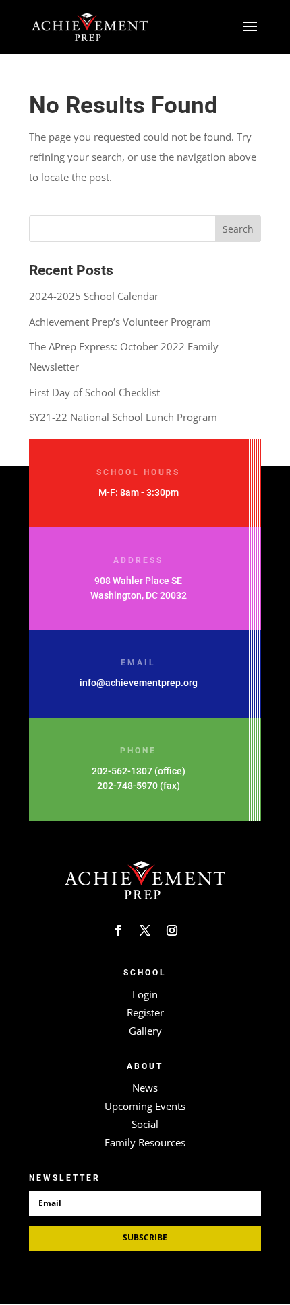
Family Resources (145, 1142)
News (145, 1087)
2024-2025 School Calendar (93, 296)
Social (145, 1124)
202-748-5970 (127, 785)
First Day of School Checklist (94, 392)
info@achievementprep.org (139, 682)
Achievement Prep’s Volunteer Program (120, 321)
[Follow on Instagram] (172, 930)
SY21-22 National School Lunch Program (123, 417)
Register (145, 1012)
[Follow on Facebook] (118, 930)
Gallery (145, 1030)
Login (145, 994)
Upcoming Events (145, 1106)
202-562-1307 (122, 771)
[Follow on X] (145, 930)
